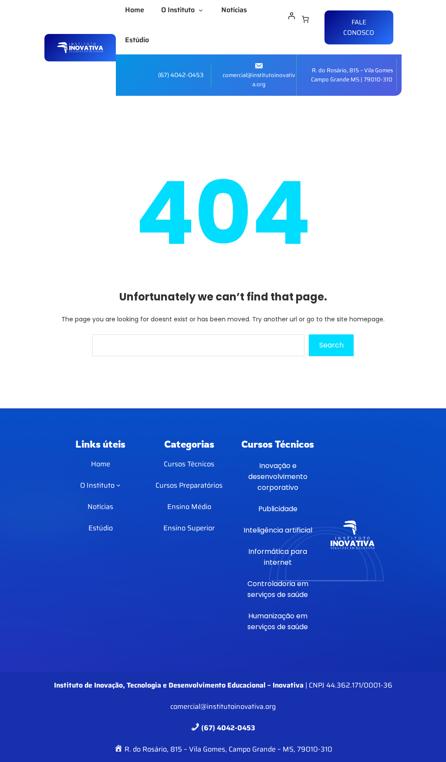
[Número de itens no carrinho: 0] (305, 19)
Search (331, 345)
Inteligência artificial (277, 530)
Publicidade (277, 509)
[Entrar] (291, 15)
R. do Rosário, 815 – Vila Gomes (352, 70)
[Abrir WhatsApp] (424, 740)
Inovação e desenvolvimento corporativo (277, 476)
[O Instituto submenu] (202, 10)
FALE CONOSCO (358, 27)
